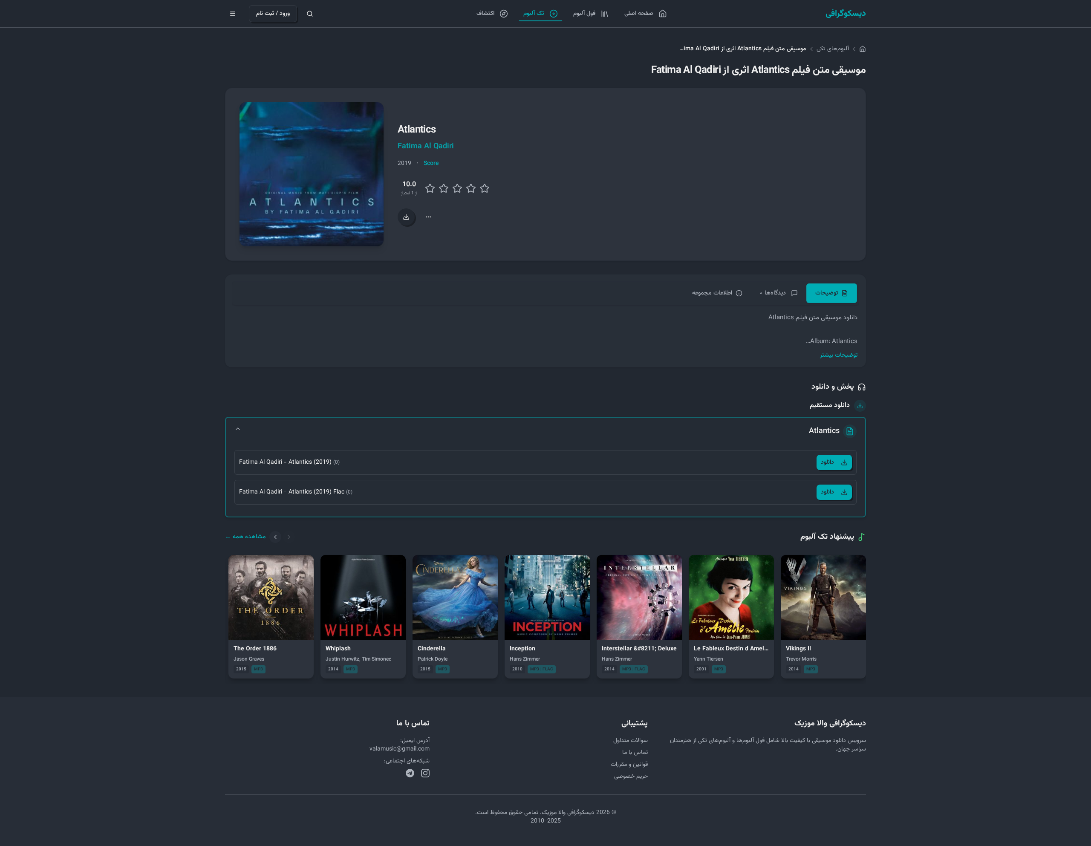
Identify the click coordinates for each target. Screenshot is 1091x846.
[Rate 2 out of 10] (430, 188)
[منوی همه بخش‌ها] (232, 13)
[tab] (831, 293)
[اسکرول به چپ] (275, 537)
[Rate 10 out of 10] (485, 188)
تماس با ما (635, 752)
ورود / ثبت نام (273, 13)
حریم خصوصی (631, 776)
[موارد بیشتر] (428, 216)
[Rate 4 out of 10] (444, 188)
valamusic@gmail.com (399, 749)
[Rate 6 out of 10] (457, 188)
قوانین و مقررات (629, 764)
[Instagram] (425, 773)
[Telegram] (410, 773)
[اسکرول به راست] (289, 537)
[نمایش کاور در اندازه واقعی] (311, 174)
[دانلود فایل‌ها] (406, 216)
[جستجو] (309, 13)
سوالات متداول (630, 740)
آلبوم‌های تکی (833, 49)
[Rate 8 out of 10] (471, 188)
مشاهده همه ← (245, 537)
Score (431, 163)
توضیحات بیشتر (838, 355)
